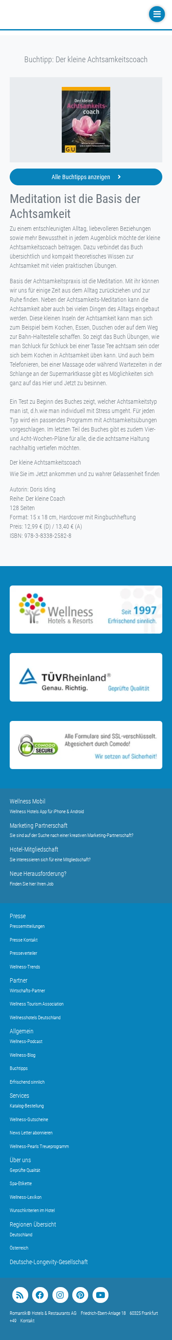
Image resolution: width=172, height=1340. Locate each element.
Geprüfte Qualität (25, 1170)
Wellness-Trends (25, 967)
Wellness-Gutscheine (29, 1119)
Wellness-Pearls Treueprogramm (39, 1146)
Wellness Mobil (27, 801)
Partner (18, 980)
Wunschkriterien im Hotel (32, 1210)
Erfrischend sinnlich (27, 1082)
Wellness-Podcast (26, 1041)
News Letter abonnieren (31, 1133)
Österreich (19, 1248)
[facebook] (40, 1295)
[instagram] (60, 1295)
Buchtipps (19, 1068)
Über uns (20, 1160)
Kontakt (27, 1321)
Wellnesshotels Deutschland (35, 1018)
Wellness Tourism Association (37, 1004)
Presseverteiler (23, 953)
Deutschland (21, 1235)
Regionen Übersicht (33, 1224)
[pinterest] (80, 1295)
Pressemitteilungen (27, 926)
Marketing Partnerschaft (38, 825)
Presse (18, 916)
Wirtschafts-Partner (27, 991)
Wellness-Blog (22, 1055)
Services (19, 1095)
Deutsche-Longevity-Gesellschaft (49, 1261)
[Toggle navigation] (156, 14)
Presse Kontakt (23, 940)
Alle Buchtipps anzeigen (82, 176)
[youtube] (100, 1295)
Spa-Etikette (21, 1183)
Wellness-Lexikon (25, 1197)
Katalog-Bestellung (27, 1106)
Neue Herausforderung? (38, 873)
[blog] (20, 1295)
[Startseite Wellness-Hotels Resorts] (62, 14)
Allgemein (22, 1031)
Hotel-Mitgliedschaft (34, 849)
